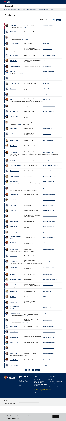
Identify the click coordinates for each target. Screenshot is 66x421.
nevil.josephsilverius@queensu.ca (50, 279)
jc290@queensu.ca (47, 133)
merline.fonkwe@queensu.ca (49, 181)
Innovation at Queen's (52, 383)
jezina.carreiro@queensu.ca (49, 111)
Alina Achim (13, 31)
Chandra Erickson (14, 170)
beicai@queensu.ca (47, 99)
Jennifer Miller (25, 27)
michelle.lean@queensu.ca (48, 353)
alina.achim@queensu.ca (48, 31)
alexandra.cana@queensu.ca (49, 106)
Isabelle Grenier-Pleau (15, 216)
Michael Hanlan (14, 221)
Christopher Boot (14, 83)
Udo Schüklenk (19, 124)
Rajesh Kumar (13, 326)
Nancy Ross (13, 25)
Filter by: (41, 19)
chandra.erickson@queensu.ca (49, 170)
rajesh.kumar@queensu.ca (48, 326)
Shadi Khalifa (13, 291)
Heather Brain (25, 73)
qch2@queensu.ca (47, 365)
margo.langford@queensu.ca (49, 342)
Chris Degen (13, 160)
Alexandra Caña (14, 106)
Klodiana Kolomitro (15, 313)
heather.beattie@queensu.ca (49, 55)
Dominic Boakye (14, 78)
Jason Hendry (13, 232)
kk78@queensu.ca (47, 313)
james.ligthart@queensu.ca (48, 359)
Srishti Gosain (13, 210)
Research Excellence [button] (12, 9)
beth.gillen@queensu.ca (48, 205)
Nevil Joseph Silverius (15, 279)
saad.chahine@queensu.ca (48, 122)
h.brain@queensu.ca (47, 94)
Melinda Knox (13, 302)
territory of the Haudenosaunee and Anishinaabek (29, 402)
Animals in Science (52, 379)
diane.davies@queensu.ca (48, 152)
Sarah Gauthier (14, 194)
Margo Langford (14, 342)
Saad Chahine (13, 122)
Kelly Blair (12, 71)
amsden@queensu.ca (47, 37)
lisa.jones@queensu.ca (47, 274)
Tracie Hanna (13, 226)
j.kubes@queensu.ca (47, 320)
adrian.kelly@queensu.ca (48, 284)
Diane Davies (13, 152)
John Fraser (13, 188)
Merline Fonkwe (14, 181)
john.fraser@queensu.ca (48, 188)
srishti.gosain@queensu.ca (48, 210)
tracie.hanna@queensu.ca (48, 226)
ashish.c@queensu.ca (47, 128)
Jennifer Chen (13, 134)
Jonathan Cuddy (14, 140)
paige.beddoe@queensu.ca (48, 60)
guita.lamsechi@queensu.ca (49, 337)
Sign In (56, 1)
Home (5, 9)
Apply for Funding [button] (22, 9)
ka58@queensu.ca (47, 296)
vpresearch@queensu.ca (48, 25)
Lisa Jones (12, 274)
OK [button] (55, 416)
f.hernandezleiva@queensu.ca (49, 237)
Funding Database (37, 379)
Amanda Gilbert (14, 200)
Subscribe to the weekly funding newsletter (40, 385)
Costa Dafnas (13, 145)
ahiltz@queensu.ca (47, 242)
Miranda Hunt (13, 255)
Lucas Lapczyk (13, 348)
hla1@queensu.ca (46, 43)
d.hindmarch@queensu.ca (48, 249)
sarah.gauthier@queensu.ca (49, 194)
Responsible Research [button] (43, 9)
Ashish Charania (14, 128)
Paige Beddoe (13, 61)
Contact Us (21, 385)
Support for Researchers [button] (32, 9)
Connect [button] (52, 9)
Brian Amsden (13, 37)
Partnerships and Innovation (54, 384)
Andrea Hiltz (13, 242)
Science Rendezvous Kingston (54, 386)
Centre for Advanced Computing (55, 381)
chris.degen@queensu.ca (48, 160)
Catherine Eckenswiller (16, 165)
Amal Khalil (13, 296)
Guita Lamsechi (14, 337)
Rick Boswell (13, 88)
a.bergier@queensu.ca (47, 66)
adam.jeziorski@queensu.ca (48, 261)
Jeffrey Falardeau (14, 176)
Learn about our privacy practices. (13, 418)
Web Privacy (6, 400)
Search (59, 20)
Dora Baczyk (13, 49)
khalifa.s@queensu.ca (47, 291)
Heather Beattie (14, 55)
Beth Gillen (13, 205)
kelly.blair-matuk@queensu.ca (49, 71)
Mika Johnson (13, 267)
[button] (61, 2)
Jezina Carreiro (25, 39)
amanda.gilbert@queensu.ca (49, 200)
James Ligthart (14, 359)
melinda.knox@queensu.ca (48, 302)
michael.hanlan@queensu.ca (49, 221)
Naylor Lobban (14, 365)
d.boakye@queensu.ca (47, 78)
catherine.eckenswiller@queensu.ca (50, 165)
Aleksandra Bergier (15, 66)
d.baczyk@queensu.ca (47, 49)
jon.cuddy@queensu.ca (48, 140)
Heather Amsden (14, 43)
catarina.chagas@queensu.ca (49, 116)
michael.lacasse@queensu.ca (49, 331)
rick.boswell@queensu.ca (48, 88)
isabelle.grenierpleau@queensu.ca (50, 216)
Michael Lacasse (14, 332)
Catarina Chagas (14, 116)
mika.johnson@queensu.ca (48, 267)
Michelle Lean (13, 353)
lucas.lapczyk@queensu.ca (48, 347)
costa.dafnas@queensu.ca (48, 145)
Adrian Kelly (13, 285)
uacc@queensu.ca (47, 307)
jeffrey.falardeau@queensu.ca (49, 176)
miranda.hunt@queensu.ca (48, 255)
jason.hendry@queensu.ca (48, 232)
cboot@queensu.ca (47, 83)
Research (9, 5)
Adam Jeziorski (14, 261)
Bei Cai (12, 99)
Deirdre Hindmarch (15, 249)
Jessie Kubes (13, 320)
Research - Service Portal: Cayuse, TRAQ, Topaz (39, 382)
